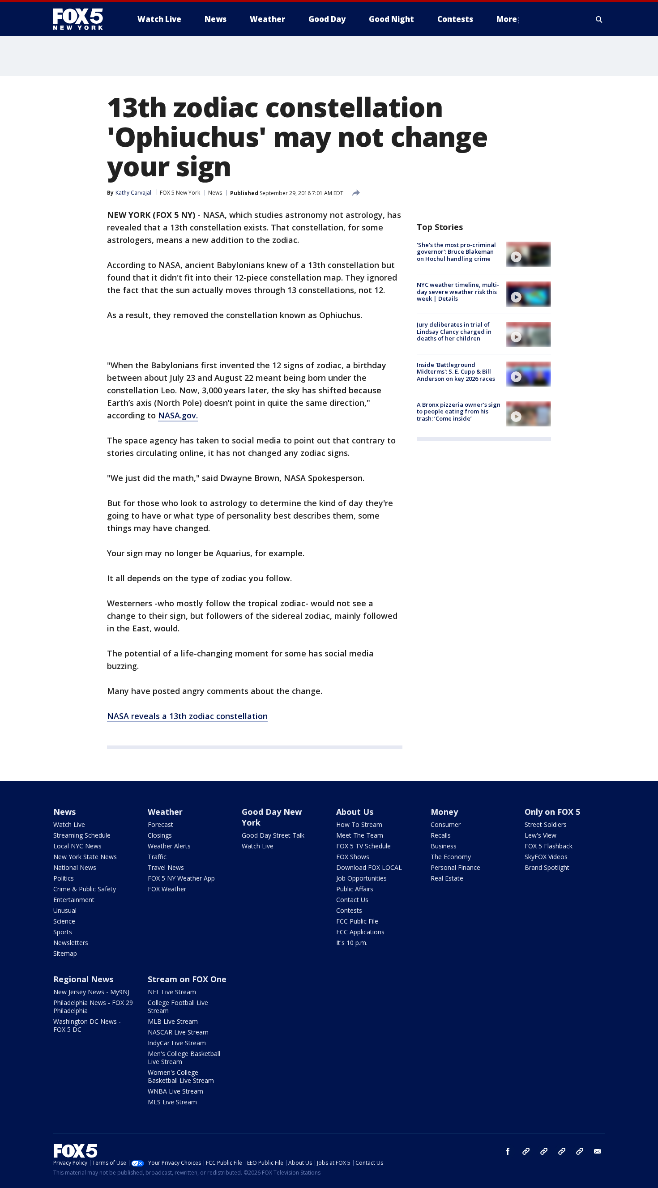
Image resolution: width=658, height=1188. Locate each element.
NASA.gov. (178, 415)
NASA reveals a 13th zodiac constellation (187, 716)
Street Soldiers (546, 824)
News (215, 192)
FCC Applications (360, 932)
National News (74, 867)
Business (444, 846)
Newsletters (70, 942)
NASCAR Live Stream (178, 1032)
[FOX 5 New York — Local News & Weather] (82, 19)
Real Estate (447, 878)
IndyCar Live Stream (177, 1043)
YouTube (562, 1151)
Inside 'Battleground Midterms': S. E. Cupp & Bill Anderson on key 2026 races (456, 372)
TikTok (544, 1151)
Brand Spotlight (547, 867)
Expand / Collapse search (599, 19)
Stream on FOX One (187, 979)
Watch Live (69, 824)
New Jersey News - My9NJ (91, 992)
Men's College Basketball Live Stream (184, 1057)
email (597, 1151)
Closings (160, 835)
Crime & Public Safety (84, 889)
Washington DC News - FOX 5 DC (87, 1025)
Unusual (65, 910)
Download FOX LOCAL (369, 867)
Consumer (446, 824)
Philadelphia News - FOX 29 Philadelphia (93, 1006)
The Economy (451, 856)
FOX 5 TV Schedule (363, 846)
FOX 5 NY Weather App (181, 878)
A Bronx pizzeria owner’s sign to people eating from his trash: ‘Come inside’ (458, 411)
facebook (508, 1151)
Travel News (166, 867)
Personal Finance (455, 867)
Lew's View (540, 835)
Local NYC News (77, 846)
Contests (349, 910)
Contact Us (352, 899)
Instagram (526, 1151)
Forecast (160, 824)
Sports (62, 932)
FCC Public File (357, 921)
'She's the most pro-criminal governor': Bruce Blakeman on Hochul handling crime (456, 252)
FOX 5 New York (180, 192)
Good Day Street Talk (273, 835)
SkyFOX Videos (546, 856)
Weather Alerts (169, 846)
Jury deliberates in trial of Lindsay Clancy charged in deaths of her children (454, 332)
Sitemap (65, 953)
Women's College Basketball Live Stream (181, 1076)
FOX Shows (352, 856)
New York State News (85, 856)
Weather (165, 811)
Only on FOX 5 (552, 811)
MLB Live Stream (173, 1021)
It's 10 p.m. (351, 942)
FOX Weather (167, 889)
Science (64, 921)
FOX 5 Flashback (549, 846)
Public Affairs (354, 889)
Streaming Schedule (82, 835)
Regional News (83, 979)
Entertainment (73, 899)
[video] (528, 254)
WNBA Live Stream (175, 1091)
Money (444, 811)
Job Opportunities (361, 878)
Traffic (157, 856)
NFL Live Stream (172, 992)
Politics (63, 878)
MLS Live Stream (172, 1102)
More (506, 19)
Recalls (441, 835)
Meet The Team (359, 835)
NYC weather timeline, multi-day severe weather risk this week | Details (458, 291)
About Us (354, 811)
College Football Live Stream (178, 1006)
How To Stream (359, 824)
